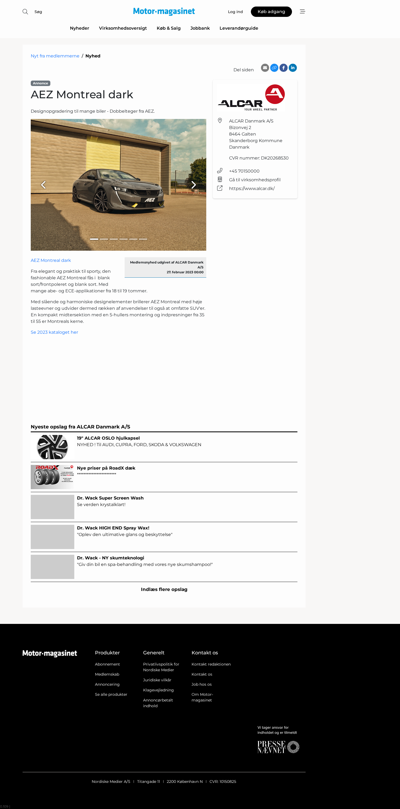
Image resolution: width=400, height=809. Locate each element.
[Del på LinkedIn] (293, 68)
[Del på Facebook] (283, 68)
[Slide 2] (104, 239)
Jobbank (200, 28)
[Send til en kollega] (265, 68)
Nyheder (79, 28)
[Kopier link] (274, 68)
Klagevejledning (158, 690)
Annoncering (107, 684)
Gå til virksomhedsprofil (255, 179)
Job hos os (202, 684)
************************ (106, 471)
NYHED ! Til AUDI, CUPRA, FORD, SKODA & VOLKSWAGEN (139, 441)
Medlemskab (107, 674)
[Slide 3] (114, 239)
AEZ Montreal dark (51, 260)
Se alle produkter (111, 694)
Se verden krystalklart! (110, 501)
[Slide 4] (123, 239)
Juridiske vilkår (157, 680)
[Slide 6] (143, 239)
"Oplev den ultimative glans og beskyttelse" (125, 531)
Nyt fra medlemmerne (55, 56)
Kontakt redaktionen (211, 664)
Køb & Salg (169, 28)
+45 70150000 (244, 171)
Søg (38, 11)
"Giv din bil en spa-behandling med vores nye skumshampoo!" (145, 561)
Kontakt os (202, 674)
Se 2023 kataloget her (54, 332)
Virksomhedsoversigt (123, 28)
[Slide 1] (94, 239)
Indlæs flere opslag (164, 589)
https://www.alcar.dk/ (252, 188)
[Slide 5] (133, 239)
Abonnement (107, 664)
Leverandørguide (239, 28)
